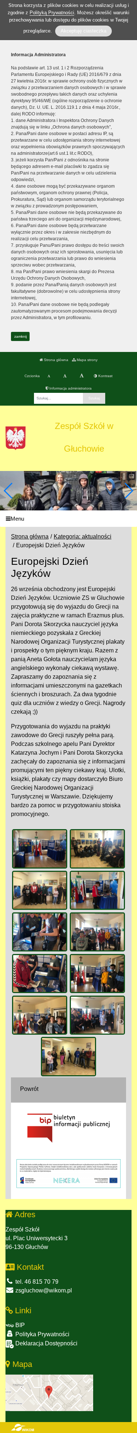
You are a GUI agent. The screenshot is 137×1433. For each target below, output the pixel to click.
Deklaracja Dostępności (45, 1343)
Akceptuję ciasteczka (83, 31)
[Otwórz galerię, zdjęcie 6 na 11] (97, 932)
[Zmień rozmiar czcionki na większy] (65, 376)
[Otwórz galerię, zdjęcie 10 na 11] (97, 1015)
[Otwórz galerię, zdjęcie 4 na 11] (97, 890)
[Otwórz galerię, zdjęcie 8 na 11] (97, 973)
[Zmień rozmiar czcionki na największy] (81, 376)
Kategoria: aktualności (82, 536)
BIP (19, 1325)
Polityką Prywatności (52, 12)
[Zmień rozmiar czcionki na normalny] (49, 376)
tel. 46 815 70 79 (36, 1282)
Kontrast (105, 376)
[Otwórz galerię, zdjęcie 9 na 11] (39, 1015)
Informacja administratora (70, 388)
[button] (128, 491)
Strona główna (55, 360)
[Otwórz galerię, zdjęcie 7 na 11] (39, 973)
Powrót (29, 1089)
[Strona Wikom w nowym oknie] (22, 1427)
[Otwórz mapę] (49, 1392)
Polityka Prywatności (41, 1334)
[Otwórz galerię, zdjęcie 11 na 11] (68, 1056)
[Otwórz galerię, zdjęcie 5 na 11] (39, 932)
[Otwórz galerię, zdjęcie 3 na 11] (39, 890)
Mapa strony (87, 360)
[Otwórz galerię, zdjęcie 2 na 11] (97, 848)
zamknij (20, 336)
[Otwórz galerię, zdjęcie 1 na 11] (39, 848)
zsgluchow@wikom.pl (43, 1290)
